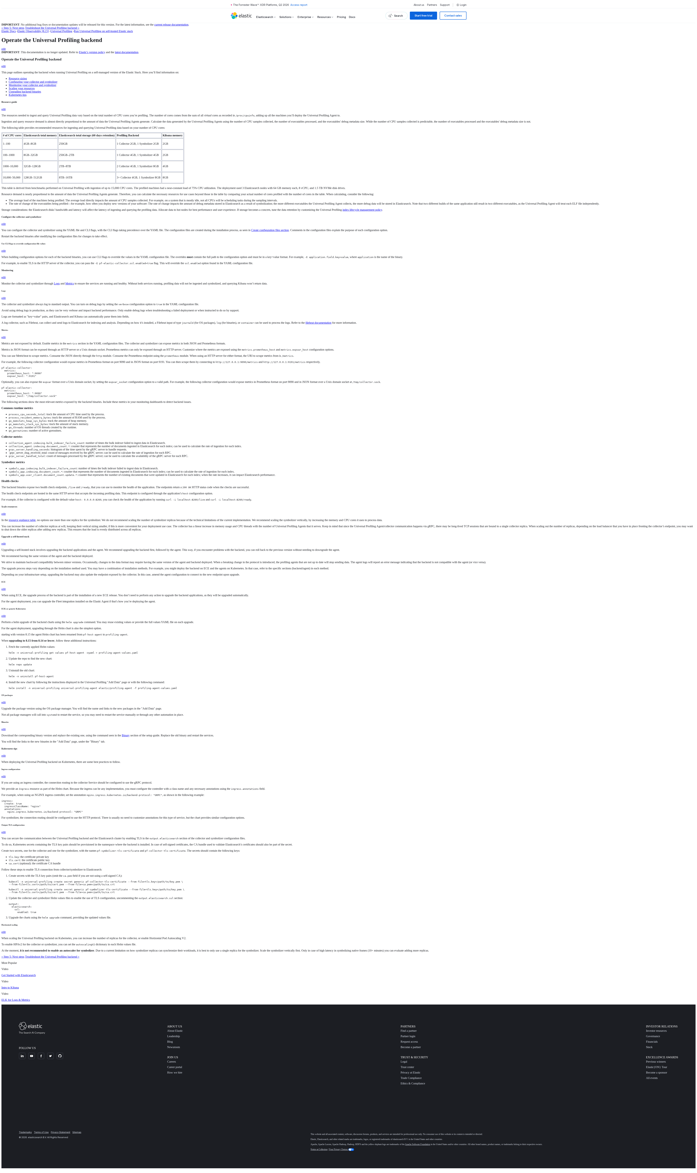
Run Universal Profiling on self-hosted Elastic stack (103, 31)
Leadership (173, 1036)
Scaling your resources (22, 88)
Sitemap (76, 1132)
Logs (57, 283)
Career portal (174, 1067)
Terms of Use (41, 1132)
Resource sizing (18, 78)
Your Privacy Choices (338, 1149)
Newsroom (173, 1047)
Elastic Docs (8, 31)
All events (652, 1078)
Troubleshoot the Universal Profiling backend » (52, 27)
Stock (649, 1047)
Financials (652, 1041)
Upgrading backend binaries (25, 91)
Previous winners (656, 1061)
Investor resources (656, 1030)
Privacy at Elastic (410, 1072)
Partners (432, 5)
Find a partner (409, 1030)
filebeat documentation (318, 322)
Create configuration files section (270, 230)
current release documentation (171, 24)
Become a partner (411, 1047)
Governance (653, 1036)
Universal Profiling (61, 31)
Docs (352, 17)
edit (3, 48)
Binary (126, 735)
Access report (298, 4)
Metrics (69, 283)
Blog (170, 1041)
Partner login (408, 1036)
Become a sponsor (656, 1072)
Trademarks (25, 1132)
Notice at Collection (319, 1149)
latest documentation (126, 52)
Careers (171, 1061)
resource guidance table (22, 520)
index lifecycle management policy (362, 209)
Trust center (407, 1067)
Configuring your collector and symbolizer (33, 81)
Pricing (341, 17)
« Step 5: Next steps (12, 27)
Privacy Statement (60, 1132)
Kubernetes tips (18, 94)
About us (419, 5)
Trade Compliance (411, 1078)
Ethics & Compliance (413, 1083)
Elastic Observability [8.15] (33, 31)
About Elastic (175, 1030)
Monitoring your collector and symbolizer (32, 85)
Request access (409, 1041)
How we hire (174, 1072)
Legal (404, 1061)
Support (445, 5)
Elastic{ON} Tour (656, 1067)
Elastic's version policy (92, 52)
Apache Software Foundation (417, 1144)
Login (463, 4)
